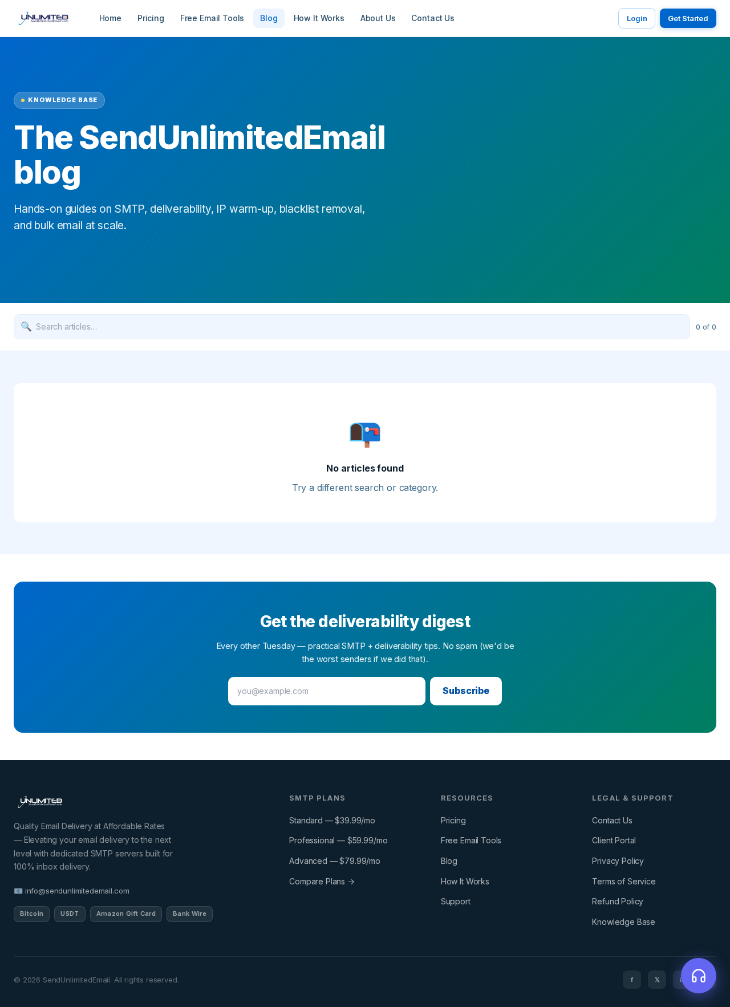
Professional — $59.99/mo (338, 840)
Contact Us (432, 18)
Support (456, 901)
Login (637, 18)
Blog (268, 18)
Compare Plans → (322, 881)
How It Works (319, 18)
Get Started (688, 18)
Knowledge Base (623, 922)
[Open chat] (698, 975)
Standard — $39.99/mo (332, 820)
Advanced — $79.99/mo (334, 861)
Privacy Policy (618, 861)
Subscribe (466, 690)
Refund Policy (617, 901)
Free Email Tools (212, 18)
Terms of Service (623, 881)
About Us (378, 18)
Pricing (150, 18)
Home (110, 18)
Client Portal (614, 840)
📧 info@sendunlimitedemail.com (71, 890)
